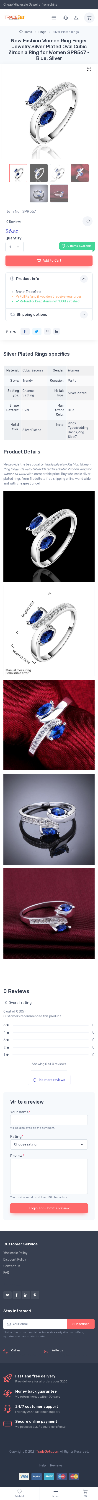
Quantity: (13, 238)
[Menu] (53, 17)
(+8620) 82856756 (26, 1355)
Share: (10, 331)
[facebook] (17, 1295)
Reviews (56, 1465)
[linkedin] (26, 1295)
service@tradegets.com (70, 1355)
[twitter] (7, 1295)
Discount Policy (14, 1259)
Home (28, 32)
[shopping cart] (89, 17)
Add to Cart (52, 260)
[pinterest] (35, 1295)
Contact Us (11, 1266)
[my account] (76, 17)
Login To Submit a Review (49, 1208)
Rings (42, 32)
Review (17, 1156)
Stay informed (17, 1311)
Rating (16, 1136)
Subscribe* (80, 1324)
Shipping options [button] (32, 314)
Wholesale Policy (15, 1253)
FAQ (6, 1273)
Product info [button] (27, 279)
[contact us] (65, 17)
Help (42, 1465)
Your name (20, 1112)
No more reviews (51, 1080)
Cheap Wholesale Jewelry (22, 5)
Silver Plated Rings (66, 32)
